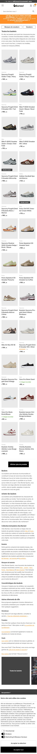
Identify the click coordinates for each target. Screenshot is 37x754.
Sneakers (29, 27)
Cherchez (33, 11)
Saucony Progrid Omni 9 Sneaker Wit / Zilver (27, 346)
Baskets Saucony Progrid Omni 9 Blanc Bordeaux (27, 312)
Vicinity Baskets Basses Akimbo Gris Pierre (26, 449)
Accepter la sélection (18, 743)
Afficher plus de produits (18, 464)
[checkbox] (8, 731)
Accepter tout (19, 750)
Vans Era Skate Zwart (27, 379)
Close (35, 18)
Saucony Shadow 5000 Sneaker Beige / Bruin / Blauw (9, 245)
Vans (20, 377)
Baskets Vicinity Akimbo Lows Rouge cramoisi (9, 449)
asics (20, 206)
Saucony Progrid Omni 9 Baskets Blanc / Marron (10, 211)
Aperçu (32, 698)
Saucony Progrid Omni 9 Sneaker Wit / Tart (10, 108)
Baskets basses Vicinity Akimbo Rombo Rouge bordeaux (27, 414)
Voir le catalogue (3, 5)
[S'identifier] (31, 5)
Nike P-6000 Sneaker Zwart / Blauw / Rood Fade (27, 109)
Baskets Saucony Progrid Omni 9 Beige (10, 380)
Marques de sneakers (11, 27)
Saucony (4, 72)
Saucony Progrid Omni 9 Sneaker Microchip (10, 177)
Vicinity (21, 410)
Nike (20, 104)
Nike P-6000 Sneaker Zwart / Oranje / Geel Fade (9, 144)
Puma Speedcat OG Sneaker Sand (26, 244)
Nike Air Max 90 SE (8, 345)
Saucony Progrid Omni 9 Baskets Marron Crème (10, 312)
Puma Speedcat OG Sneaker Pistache (8, 279)
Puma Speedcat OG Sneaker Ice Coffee (26, 279)
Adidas (21, 174)
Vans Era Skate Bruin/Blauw (7, 413)
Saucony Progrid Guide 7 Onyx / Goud (26, 75)
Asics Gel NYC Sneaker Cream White (26, 210)
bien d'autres (20, 570)
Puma (20, 241)
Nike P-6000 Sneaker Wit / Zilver (27, 143)
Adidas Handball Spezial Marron (27, 177)
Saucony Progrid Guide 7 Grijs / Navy (9, 75)
